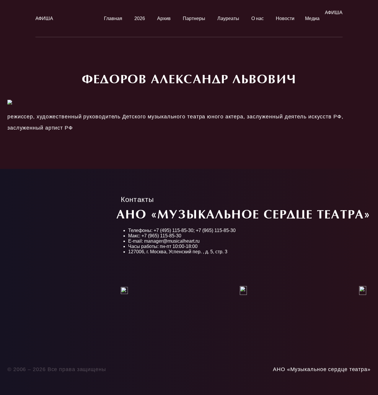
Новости (285, 18)
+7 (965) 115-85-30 (216, 230)
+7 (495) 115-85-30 (173, 230)
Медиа (312, 18)
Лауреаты (228, 18)
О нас (257, 18)
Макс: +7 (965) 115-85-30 (154, 235)
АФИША (44, 18)
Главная (113, 18)
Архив (164, 18)
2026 (139, 18)
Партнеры (194, 18)
